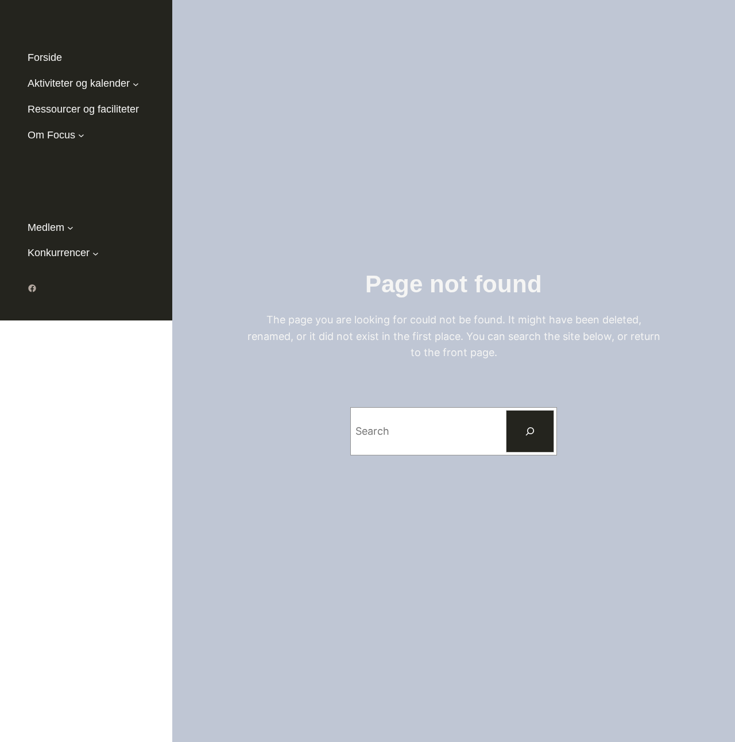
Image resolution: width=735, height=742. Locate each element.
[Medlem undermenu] (70, 228)
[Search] (530, 431)
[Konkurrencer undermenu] (95, 253)
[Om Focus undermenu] (81, 135)
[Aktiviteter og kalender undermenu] (136, 83)
